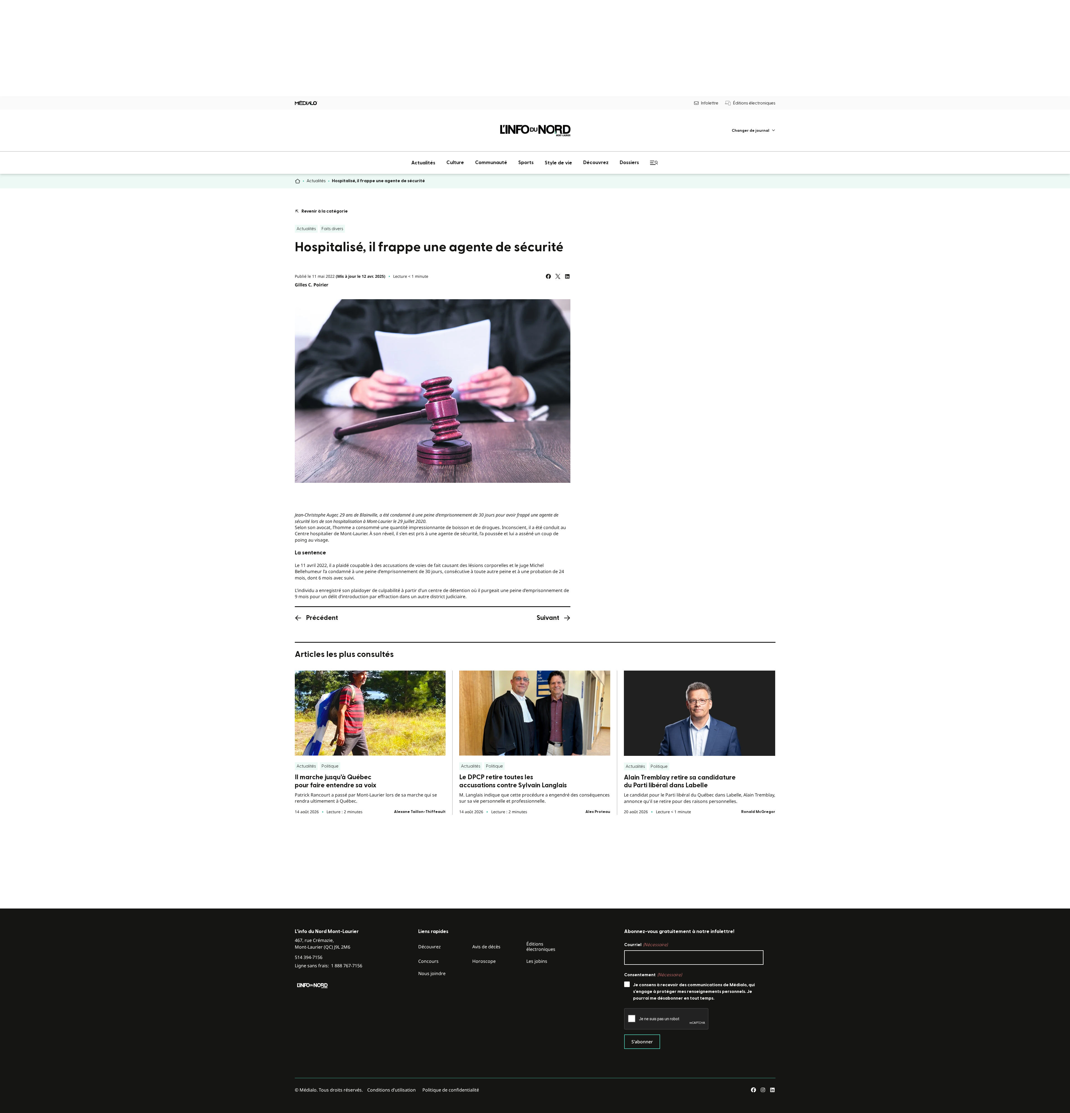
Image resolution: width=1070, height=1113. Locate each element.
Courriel (646, 944)
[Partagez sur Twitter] (558, 276)
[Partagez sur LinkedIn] (567, 276)
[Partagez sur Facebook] (548, 276)
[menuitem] (753, 130)
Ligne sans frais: (328, 965)
